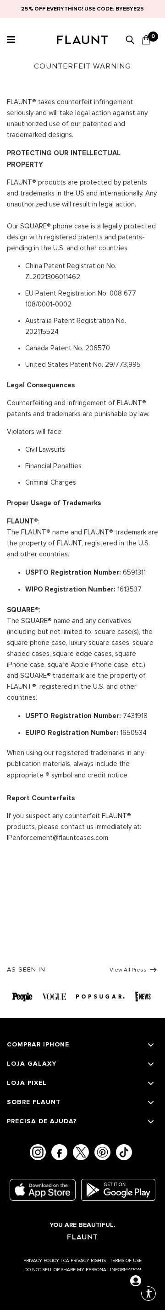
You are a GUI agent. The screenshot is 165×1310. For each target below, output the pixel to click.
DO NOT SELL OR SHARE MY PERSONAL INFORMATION (82, 1270)
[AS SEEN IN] (82, 995)
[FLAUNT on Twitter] (81, 1152)
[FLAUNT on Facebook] (59, 1152)
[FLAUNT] (83, 40)
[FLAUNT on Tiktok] (124, 1152)
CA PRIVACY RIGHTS (86, 1260)
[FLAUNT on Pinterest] (102, 1152)
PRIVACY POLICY (42, 1260)
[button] (10, 40)
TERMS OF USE (126, 1260)
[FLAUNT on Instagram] (38, 1152)
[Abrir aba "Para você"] (136, 1281)
